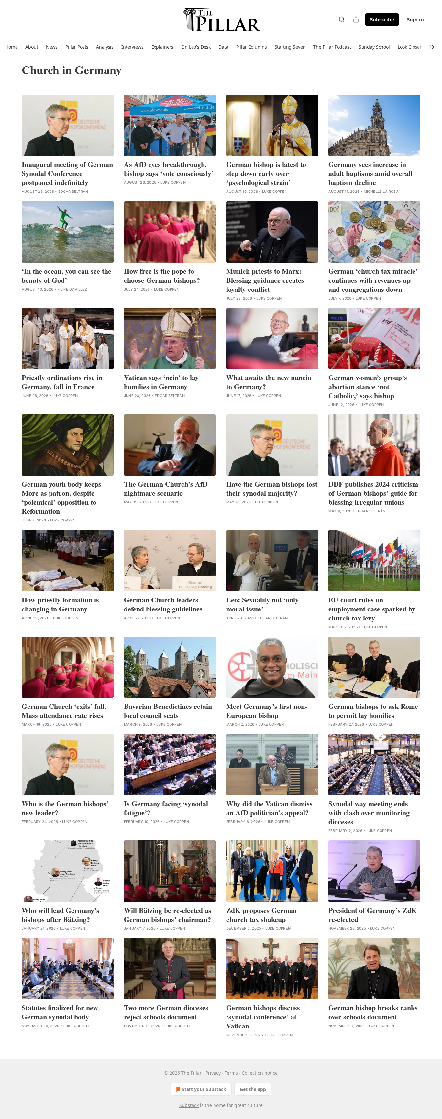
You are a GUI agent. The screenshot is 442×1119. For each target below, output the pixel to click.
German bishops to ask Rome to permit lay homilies (373, 711)
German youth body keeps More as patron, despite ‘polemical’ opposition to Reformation (61, 497)
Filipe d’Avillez (72, 289)
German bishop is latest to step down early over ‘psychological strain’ (266, 173)
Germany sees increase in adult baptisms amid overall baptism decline (370, 173)
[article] (67, 144)
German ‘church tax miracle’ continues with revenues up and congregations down (373, 280)
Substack (189, 1105)
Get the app (253, 1089)
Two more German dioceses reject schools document (166, 1012)
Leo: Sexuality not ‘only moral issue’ (262, 604)
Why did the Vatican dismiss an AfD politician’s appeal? (269, 808)
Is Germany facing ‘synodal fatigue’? (166, 808)
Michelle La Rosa (381, 191)
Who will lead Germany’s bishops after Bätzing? (60, 915)
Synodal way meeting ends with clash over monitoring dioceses (369, 812)
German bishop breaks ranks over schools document (373, 1012)
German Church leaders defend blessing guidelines (163, 604)
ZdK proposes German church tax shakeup (261, 915)
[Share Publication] (355, 19)
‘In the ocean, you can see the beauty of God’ (66, 276)
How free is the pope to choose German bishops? (162, 276)
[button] (11, 47)
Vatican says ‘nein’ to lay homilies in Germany (161, 382)
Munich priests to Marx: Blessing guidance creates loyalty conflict (265, 280)
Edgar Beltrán (73, 191)
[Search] (341, 19)
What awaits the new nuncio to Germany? (268, 382)
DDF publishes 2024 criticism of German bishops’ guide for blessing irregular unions (373, 493)
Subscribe (382, 19)
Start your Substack (204, 1089)
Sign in (415, 19)
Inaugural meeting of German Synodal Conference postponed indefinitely (67, 173)
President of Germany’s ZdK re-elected (372, 915)
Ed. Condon (266, 502)
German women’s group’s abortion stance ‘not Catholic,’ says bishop (367, 386)
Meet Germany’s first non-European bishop (266, 711)
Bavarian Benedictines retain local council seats (168, 711)
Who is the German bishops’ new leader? (65, 808)
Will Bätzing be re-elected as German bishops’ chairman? (167, 915)
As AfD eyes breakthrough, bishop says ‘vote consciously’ (169, 169)
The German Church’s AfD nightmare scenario (166, 488)
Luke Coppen (173, 182)
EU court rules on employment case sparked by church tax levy (371, 608)
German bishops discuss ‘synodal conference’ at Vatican (263, 1016)
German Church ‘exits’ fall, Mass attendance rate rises (64, 711)
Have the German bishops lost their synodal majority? (271, 488)
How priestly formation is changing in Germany (60, 604)
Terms (231, 1073)
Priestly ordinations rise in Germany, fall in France (62, 382)
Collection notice (260, 1073)
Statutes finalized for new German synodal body (60, 1012)
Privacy (213, 1073)
